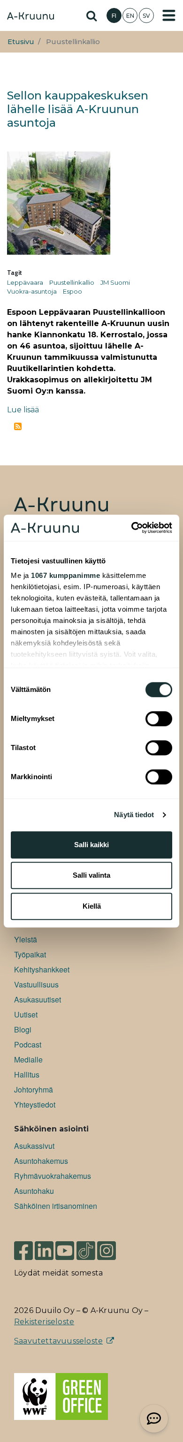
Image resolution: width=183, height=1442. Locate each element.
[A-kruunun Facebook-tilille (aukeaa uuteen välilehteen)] (23, 1249)
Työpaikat (30, 954)
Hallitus (26, 1074)
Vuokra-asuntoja (32, 291)
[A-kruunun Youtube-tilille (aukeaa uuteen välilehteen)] (64, 1249)
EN (130, 15)
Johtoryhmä (33, 1089)
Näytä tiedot (134, 815)
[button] (154, 1418)
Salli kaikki (91, 845)
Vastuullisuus (36, 984)
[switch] (158, 718)
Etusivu (21, 42)
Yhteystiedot (34, 1104)
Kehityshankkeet (41, 969)
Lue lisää (23, 409)
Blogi (22, 1029)
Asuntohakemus (41, 1160)
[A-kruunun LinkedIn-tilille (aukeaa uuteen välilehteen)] (44, 1249)
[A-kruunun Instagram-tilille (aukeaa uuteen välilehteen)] (113, 1249)
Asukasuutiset (37, 999)
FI (114, 15)
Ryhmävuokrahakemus (52, 1175)
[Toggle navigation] (169, 15)
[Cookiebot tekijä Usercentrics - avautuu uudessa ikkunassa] (131, 528)
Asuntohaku (34, 1190)
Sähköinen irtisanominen (55, 1205)
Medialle (28, 1059)
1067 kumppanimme (65, 575)
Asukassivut (34, 1145)
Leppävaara (25, 282)
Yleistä (25, 939)
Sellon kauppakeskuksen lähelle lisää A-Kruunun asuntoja (77, 109)
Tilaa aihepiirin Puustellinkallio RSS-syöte (18, 426)
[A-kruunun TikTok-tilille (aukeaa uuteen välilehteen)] (85, 1249)
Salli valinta (91, 875)
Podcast (27, 1044)
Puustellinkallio (71, 282)
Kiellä (92, 906)
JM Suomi (115, 282)
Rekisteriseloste (44, 1321)
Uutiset (26, 1014)
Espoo (72, 291)
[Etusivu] (30, 17)
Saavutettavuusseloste (58, 1340)
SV (146, 15)
